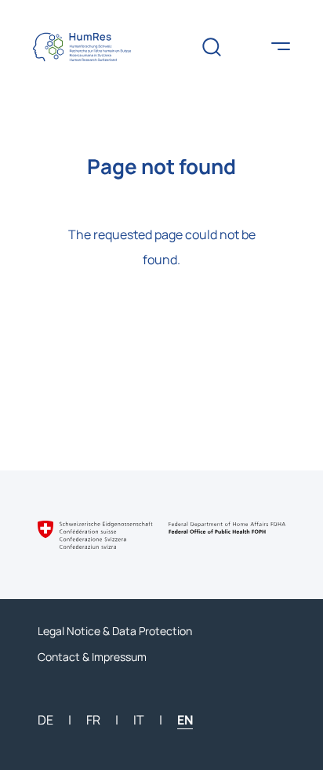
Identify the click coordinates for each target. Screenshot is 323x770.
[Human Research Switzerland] (94, 47)
